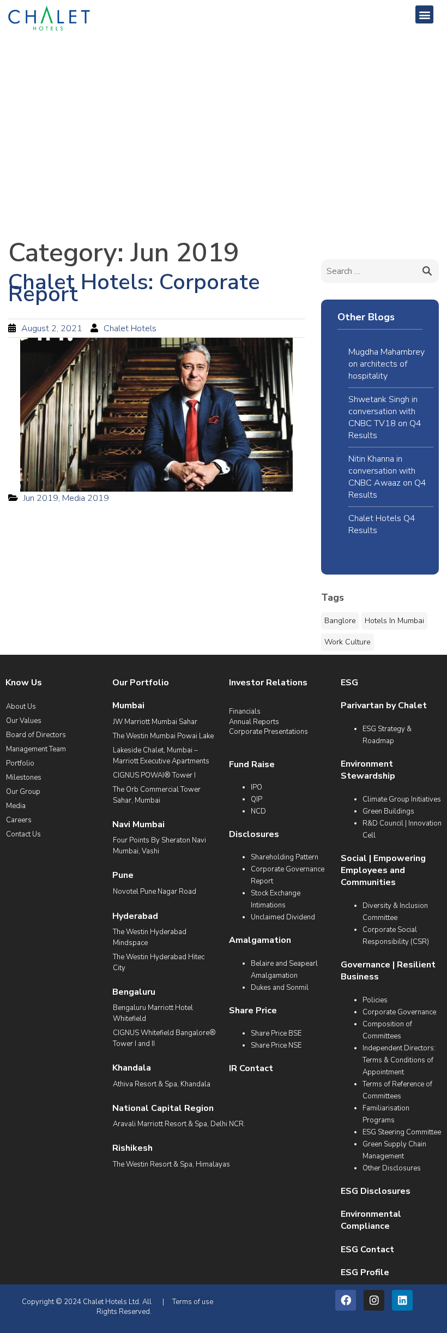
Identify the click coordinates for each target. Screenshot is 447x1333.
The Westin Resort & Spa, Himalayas (171, 1164)
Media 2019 (85, 498)
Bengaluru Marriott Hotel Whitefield (153, 1013)
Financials (245, 711)
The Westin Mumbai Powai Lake (163, 736)
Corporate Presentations (268, 732)
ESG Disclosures (375, 1191)
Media (16, 806)
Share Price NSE (276, 1045)
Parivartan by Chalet (384, 706)
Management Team (36, 749)
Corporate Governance (399, 1012)
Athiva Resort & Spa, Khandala (161, 1084)
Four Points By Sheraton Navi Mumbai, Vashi (159, 845)
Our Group (23, 792)
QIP (256, 799)
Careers (19, 820)
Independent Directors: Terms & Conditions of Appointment (399, 1060)
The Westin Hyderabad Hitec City (158, 962)
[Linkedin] (402, 1300)
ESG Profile (365, 1272)
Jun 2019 (40, 498)
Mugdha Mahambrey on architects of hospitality (386, 364)
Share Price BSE (276, 1033)
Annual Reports (254, 722)
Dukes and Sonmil (280, 988)
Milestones (23, 777)
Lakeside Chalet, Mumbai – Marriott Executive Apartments (161, 755)
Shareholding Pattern (284, 857)
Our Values (23, 721)
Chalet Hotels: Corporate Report (134, 288)
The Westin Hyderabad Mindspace (149, 937)
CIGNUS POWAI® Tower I (154, 775)
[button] (424, 14)
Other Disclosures (392, 1168)
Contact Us (23, 834)
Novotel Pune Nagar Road (154, 891)
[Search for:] (380, 271)
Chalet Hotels (130, 328)
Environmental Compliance (371, 1220)
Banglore (340, 620)
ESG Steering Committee (402, 1132)
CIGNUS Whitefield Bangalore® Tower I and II (164, 1038)
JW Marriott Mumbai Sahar (155, 722)
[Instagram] (374, 1300)
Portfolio (20, 763)
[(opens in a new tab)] (156, 415)
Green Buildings (388, 811)
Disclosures (254, 834)
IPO (256, 787)
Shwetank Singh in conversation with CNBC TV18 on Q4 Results (384, 417)
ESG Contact (367, 1250)
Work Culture (347, 642)
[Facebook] (345, 1300)
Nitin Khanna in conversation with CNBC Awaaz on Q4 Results (387, 477)
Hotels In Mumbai (394, 620)
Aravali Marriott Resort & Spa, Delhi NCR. (179, 1124)
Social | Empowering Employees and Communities (383, 870)
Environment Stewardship (368, 770)
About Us (21, 707)
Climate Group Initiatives (402, 799)
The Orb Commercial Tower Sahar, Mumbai (157, 795)
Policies (375, 1000)
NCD (258, 811)
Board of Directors (36, 735)
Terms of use (192, 1302)
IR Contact (251, 1068)
